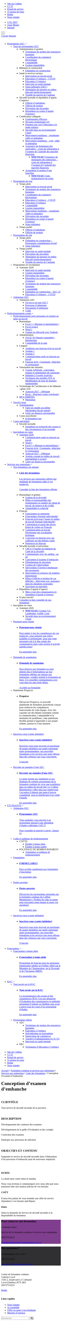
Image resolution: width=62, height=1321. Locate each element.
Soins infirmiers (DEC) (36, 87)
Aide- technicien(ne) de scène (42, 177)
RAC (10, 981)
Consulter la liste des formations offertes (38, 489)
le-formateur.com (33, 418)
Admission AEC (21, 297)
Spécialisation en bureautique (39, 1033)
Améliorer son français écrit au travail (43, 348)
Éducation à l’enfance (35, 81)
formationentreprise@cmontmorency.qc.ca (21, 1242)
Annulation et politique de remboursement (37, 853)
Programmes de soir (22, 235)
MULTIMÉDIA (27, 397)
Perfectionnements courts (19, 313)
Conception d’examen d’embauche (41, 559)
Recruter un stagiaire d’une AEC (28, 767)
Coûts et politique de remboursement (30, 838)
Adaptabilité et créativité (36, 508)
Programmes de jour (22, 181)
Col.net (4, 36)
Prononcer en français (35, 543)
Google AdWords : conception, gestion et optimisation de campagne (42, 371)
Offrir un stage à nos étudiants (21, 1310)
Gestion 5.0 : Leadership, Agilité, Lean (38, 612)
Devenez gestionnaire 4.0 (37, 122)
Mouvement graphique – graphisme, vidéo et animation (42, 136)
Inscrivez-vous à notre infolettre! (28, 734)
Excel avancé (31, 327)
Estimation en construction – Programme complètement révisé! (41, 242)
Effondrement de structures (38, 562)
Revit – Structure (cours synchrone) (42, 394)
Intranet (10, 27)
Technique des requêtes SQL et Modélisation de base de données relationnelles (41, 381)
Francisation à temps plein (25, 951)
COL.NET (12, 22)
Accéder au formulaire (29, 687)
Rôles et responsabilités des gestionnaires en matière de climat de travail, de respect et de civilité (42, 503)
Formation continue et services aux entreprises (32, 1070)
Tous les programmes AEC (26, 46)
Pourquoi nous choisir (23, 621)
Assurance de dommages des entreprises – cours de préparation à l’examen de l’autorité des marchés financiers (44, 162)
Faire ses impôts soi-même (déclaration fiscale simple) (38, 409)
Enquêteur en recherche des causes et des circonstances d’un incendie (42, 428)
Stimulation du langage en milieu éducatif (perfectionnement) (40, 90)
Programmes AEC (16, 43)
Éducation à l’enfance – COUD (40, 78)
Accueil (5, 1070)
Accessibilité (13, 1307)
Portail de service (15, 9)
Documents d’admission (36, 308)
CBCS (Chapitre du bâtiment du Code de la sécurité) (40, 550)
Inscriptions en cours (23, 432)
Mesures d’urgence (16, 1313)
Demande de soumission (24, 657)
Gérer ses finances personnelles (40, 413)
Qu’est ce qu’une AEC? (36, 302)
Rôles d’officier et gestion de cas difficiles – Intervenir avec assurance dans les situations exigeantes (42, 581)
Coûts (28, 310)
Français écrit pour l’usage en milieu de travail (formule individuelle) (42, 520)
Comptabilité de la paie (36, 343)
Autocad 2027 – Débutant (37, 391)
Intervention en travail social (38, 76)
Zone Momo (13, 25)
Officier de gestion (34, 105)
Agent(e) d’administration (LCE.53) (42, 1039)
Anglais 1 (29, 351)
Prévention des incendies (37, 108)
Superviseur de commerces (38, 1036)
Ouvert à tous (19, 402)
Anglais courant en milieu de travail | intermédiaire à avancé (42, 457)
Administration (26, 405)
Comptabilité (31, 62)
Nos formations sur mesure (26, 467)
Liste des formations (35, 1073)
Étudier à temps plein (35, 844)
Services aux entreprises (19, 464)
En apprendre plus (28, 652)
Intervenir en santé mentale (38, 84)
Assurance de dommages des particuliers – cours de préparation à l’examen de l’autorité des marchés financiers (42, 150)
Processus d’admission (36, 305)
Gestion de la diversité (35, 497)
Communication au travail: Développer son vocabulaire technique (38, 533)
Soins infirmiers (32, 224)
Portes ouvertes (20, 882)
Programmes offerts (22, 1020)
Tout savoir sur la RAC (24, 984)
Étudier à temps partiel (35, 846)
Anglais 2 (29, 354)
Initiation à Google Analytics (39, 375)
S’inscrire (23, 762)
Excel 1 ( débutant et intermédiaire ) (42, 324)
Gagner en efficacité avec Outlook (41, 332)
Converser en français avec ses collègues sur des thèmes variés (40, 539)
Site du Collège (14, 3)
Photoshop (30, 399)
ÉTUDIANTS (14, 805)
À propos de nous (15, 11)
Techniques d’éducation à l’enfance (42, 1047)
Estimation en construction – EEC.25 (42, 292)
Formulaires (19, 857)
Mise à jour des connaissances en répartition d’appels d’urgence (41, 593)
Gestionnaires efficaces (36, 119)
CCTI (10, 6)
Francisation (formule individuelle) (41, 516)
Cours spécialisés (21, 421)
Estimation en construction (37, 70)
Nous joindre (13, 17)
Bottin (10, 14)
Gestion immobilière (35, 65)
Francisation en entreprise (37, 513)
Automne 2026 (26, 434)
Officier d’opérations (35, 103)
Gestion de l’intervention (37, 565)
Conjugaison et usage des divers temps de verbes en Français (40, 525)
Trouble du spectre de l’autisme (40, 95)
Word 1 (28, 329)
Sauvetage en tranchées (36, 586)
